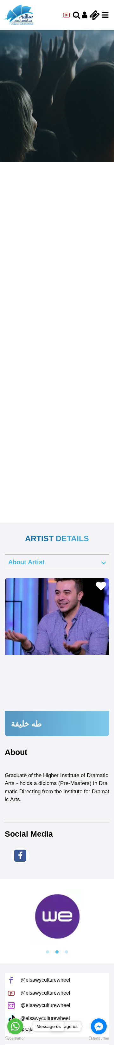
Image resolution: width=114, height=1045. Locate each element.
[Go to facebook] (99, 1026)
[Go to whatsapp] (15, 1026)
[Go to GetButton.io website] (99, 1038)
